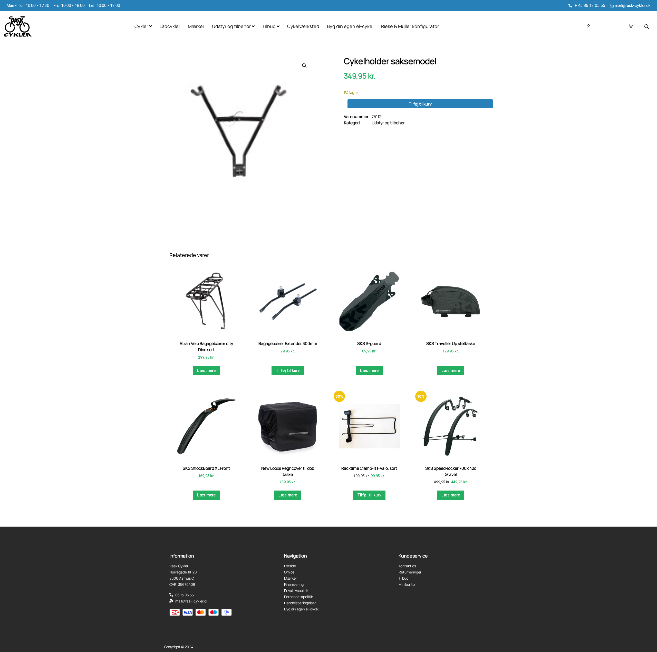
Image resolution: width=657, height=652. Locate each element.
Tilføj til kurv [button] (288, 370)
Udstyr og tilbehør (388, 123)
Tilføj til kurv (420, 104)
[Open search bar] (646, 26)
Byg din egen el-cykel (350, 26)
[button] (304, 65)
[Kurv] (630, 26)
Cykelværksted (303, 26)
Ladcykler (170, 26)
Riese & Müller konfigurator (410, 26)
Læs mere (206, 370)
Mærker (196, 26)
